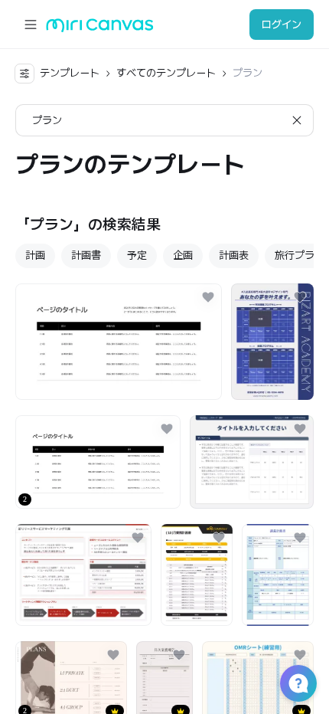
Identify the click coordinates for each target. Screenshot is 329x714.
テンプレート (69, 73)
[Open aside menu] (30, 24)
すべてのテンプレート (166, 73)
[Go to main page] (100, 28)
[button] (298, 683)
